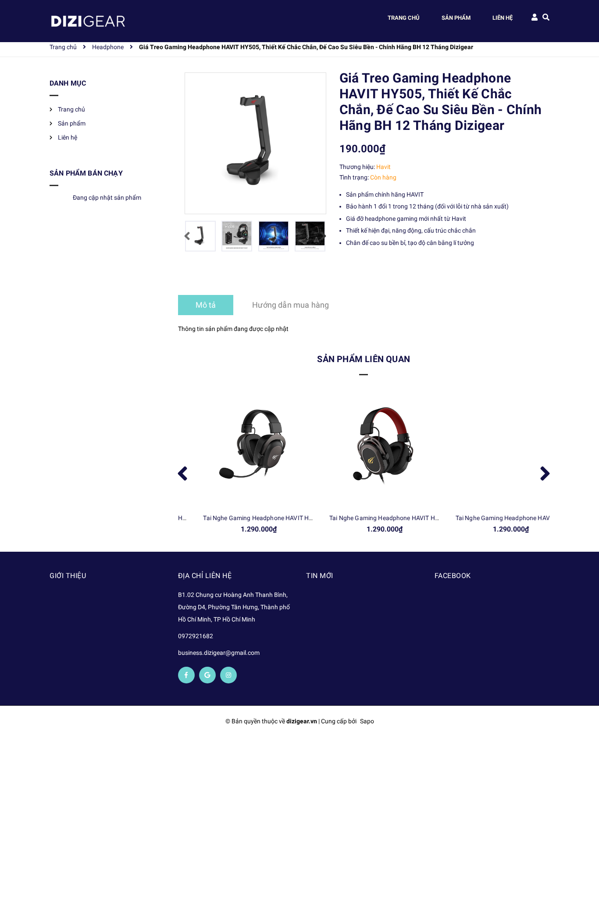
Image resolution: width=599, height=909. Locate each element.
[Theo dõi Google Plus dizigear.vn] (207, 675)
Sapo (367, 721)
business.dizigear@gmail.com (219, 652)
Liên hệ (67, 137)
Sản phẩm (72, 123)
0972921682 (195, 636)
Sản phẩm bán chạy (86, 173)
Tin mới (319, 575)
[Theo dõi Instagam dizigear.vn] (228, 675)
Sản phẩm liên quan (363, 359)
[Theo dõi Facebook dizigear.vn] (186, 675)
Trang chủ (71, 109)
